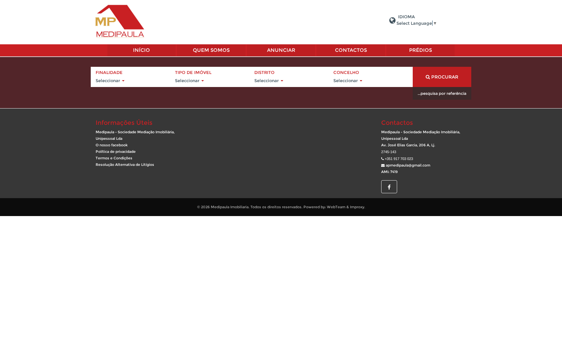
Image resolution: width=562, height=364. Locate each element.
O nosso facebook (111, 145)
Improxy (357, 207)
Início (141, 50)
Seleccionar (108, 80)
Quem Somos (211, 50)
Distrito (264, 72)
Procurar (444, 77)
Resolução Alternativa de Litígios (125, 165)
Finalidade (109, 72)
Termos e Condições (114, 158)
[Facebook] (389, 187)
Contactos (351, 50)
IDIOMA (406, 17)
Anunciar (281, 50)
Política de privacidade (116, 152)
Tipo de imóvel (193, 72)
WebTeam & (338, 207)
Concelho (346, 72)
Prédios (420, 50)
